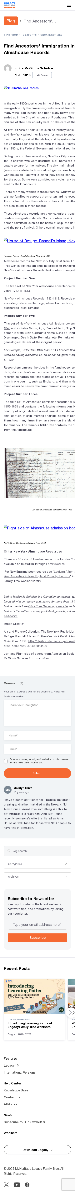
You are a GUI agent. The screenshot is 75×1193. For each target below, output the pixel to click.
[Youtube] (16, 1184)
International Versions (20, 1072)
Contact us (12, 1097)
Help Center (12, 1083)
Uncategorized (51, 35)
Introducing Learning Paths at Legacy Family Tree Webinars (30, 1025)
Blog (11, 21)
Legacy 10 (11, 1065)
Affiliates (10, 1104)
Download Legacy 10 (37, 1150)
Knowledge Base (16, 1090)
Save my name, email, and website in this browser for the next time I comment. (39, 761)
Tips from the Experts (20, 35)
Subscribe (37, 937)
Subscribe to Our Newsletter (24, 1122)
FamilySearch (55, 563)
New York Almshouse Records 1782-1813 (31, 298)
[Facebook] (27, 1184)
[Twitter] (6, 1184)
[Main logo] (9, 5)
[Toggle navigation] (69, 5)
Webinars (11, 1133)
